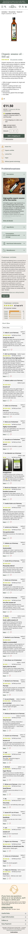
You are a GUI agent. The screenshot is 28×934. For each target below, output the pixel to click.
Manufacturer (11, 250)
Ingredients (10, 227)
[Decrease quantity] (11, 131)
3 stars (6, 314)
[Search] (5, 6)
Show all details (8, 221)
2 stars (6, 316)
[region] (14, 34)
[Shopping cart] (25, 6)
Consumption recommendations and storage (13, 235)
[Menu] (2, 6)
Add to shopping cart (14, 136)
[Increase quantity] (16, 131)
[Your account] (22, 6)
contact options (6, 904)
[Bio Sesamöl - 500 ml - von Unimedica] (14, 29)
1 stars (6, 318)
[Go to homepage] (14, 6)
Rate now (5, 296)
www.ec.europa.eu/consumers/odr (14, 930)
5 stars (6, 311)
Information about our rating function (13, 292)
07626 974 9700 (6, 2)
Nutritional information (14, 243)
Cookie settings (14, 932)
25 (23, 311)
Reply (4, 350)
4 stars (6, 313)
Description (10, 174)
